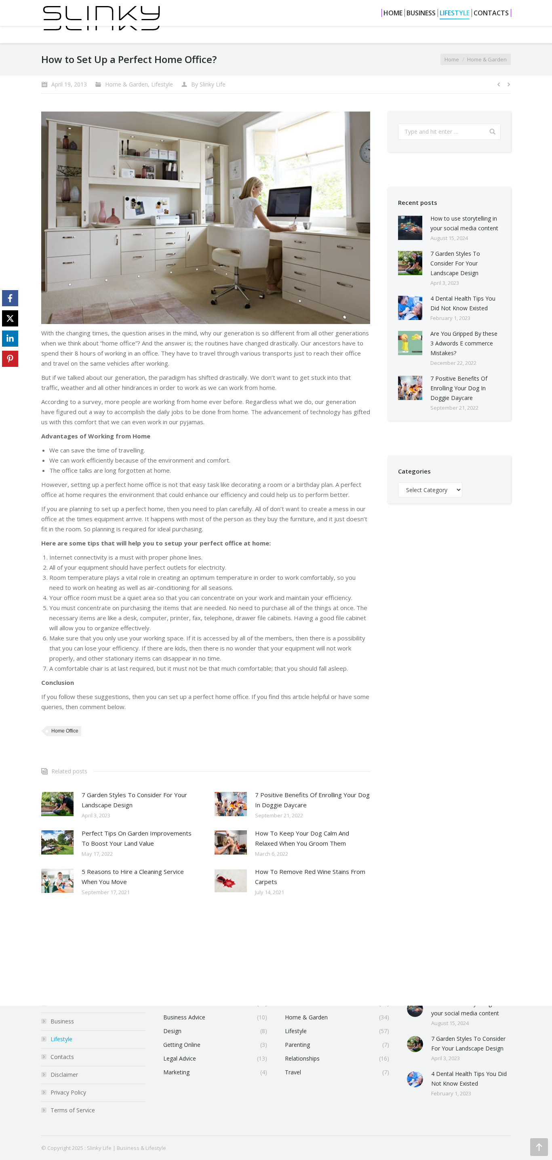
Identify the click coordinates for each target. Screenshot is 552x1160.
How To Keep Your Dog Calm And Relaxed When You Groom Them (302, 838)
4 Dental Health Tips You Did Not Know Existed (462, 303)
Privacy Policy (68, 1092)
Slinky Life (99, 1148)
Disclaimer (64, 1074)
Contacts (62, 1057)
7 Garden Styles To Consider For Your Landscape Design (134, 800)
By (208, 84)
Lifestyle (162, 84)
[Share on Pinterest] (10, 359)
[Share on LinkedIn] (10, 339)
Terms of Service (73, 1110)
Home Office (64, 731)
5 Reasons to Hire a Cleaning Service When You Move (133, 876)
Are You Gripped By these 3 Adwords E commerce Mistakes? (463, 343)
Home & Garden (487, 59)
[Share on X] (10, 318)
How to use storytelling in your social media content (464, 223)
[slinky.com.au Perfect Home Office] (205, 218)
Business (62, 1021)
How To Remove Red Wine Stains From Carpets (310, 876)
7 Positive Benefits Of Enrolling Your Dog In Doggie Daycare (312, 800)
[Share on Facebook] (10, 298)
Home (452, 59)
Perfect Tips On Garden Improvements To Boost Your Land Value (137, 838)
